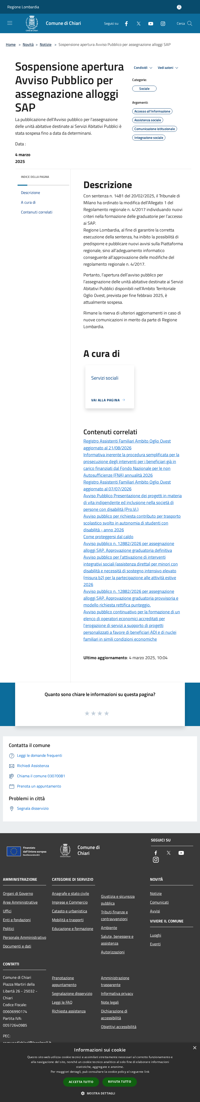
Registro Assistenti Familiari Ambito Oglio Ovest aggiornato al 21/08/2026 (127, 444)
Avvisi (155, 911)
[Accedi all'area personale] (179, 7)
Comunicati (159, 902)
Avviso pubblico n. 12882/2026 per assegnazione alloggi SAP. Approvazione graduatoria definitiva (128, 547)
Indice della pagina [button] (35, 176)
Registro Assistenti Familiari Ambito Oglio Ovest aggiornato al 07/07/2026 (127, 485)
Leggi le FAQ (62, 1002)
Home (11, 44)
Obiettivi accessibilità (118, 1027)
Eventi (155, 944)
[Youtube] (149, 23)
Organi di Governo (18, 893)
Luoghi (155, 935)
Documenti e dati (17, 946)
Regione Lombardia (23, 7)
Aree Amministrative (20, 902)
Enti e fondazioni (17, 920)
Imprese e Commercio (70, 902)
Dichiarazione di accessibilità (114, 1014)
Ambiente (109, 927)
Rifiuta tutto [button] (119, 1082)
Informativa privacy (117, 993)
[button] (100, 1093)
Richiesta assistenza (69, 1011)
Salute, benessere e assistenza (117, 939)
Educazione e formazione (72, 928)
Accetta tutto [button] (81, 1082)
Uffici (7, 911)
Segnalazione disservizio (72, 993)
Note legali (110, 1002)
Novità (28, 44)
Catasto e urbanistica (69, 911)
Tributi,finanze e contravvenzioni (114, 915)
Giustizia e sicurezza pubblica (118, 899)
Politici (8, 928)
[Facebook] (124, 23)
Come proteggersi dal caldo (108, 536)
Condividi (141, 67)
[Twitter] (136, 23)
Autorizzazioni (113, 952)
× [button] (194, 1048)
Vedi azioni (166, 67)
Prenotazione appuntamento (64, 981)
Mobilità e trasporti (68, 920)
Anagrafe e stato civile (70, 893)
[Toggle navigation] (10, 23)
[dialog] (100, 1072)
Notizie (45, 44)
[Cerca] (190, 23)
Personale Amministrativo (24, 937)
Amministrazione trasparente (115, 981)
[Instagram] (161, 23)
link (146, 1072)
